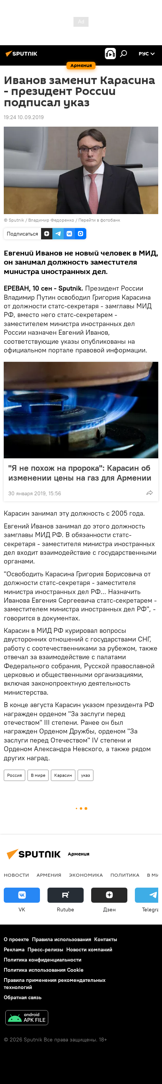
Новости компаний (89, 949)
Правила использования (61, 939)
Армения (49, 874)
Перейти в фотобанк (99, 220)
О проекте (16, 939)
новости (16, 874)
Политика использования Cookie (44, 969)
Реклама (14, 949)
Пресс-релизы (45, 949)
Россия (14, 775)
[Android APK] (26, 1018)
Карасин (63, 775)
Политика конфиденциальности (42, 959)
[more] (149, 492)
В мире (38, 775)
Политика (124, 874)
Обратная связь (22, 997)
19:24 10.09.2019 (24, 117)
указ (85, 775)
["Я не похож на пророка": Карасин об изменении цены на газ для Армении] (81, 410)
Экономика (86, 874)
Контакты (105, 939)
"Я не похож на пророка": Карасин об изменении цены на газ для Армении (79, 472)
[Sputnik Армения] (22, 56)
